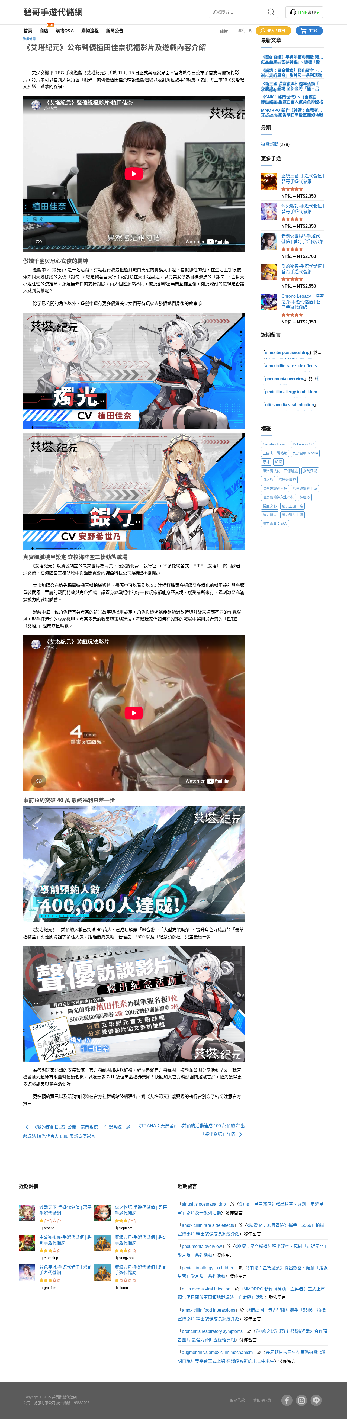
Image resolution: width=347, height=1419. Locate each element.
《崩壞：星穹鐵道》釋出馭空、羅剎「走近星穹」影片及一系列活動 (291, 70)
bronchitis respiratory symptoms (212, 1331)
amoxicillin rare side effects (291, 365)
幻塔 (278, 462)
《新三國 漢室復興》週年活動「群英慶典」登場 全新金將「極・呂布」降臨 (292, 83)
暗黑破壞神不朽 (275, 488)
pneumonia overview (284, 378)
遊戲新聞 (29, 39)
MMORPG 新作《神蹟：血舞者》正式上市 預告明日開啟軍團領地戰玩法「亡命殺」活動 (292, 110)
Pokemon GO (303, 444)
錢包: (224, 31)
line (316, 1400)
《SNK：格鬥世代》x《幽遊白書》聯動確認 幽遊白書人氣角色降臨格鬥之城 (292, 97)
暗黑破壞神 (287, 479)
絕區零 (305, 497)
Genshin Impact (275, 444)
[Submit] (274, 12)
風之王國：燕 (292, 506)
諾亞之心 (270, 506)
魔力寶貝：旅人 (275, 523)
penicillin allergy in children (291, 391)
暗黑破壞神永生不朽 (278, 497)
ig (301, 1400)
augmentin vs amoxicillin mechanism (217, 1352)
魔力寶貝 (270, 515)
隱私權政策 (262, 1400)
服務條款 (237, 1400)
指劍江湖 (310, 471)
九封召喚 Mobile (305, 453)
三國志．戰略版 (275, 453)
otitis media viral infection (289, 404)
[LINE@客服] (304, 12)
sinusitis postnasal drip (287, 352)
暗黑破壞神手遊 (305, 488)
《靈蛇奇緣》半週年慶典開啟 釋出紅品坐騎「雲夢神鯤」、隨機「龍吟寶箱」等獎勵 (292, 57)
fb (287, 1400)
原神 (266, 462)
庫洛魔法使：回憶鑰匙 (280, 471)
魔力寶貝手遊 (292, 515)
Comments (271, 63)
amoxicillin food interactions (208, 1310)
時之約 (268, 479)
